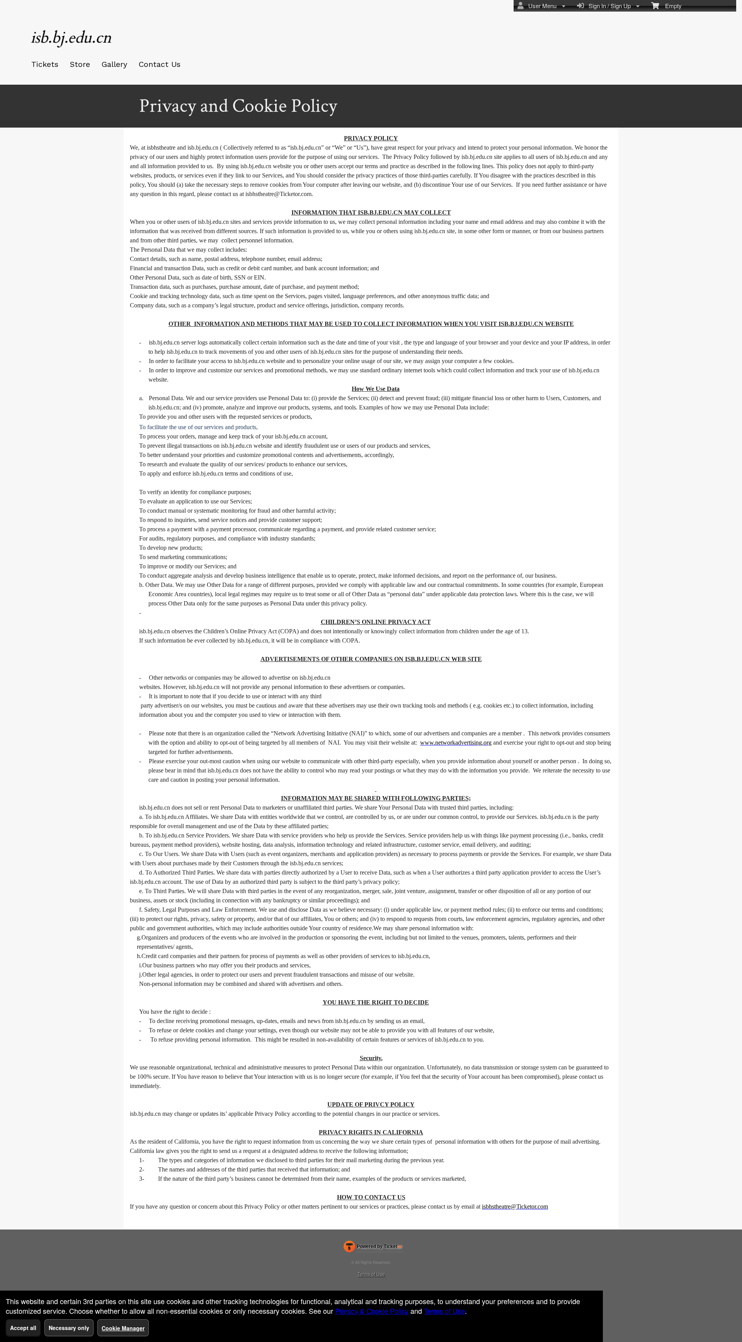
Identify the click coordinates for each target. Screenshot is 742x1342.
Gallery (114, 64)
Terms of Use (371, 1273)
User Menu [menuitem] (541, 6)
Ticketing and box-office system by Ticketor (373, 1248)
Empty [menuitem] (670, 6)
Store (80, 64)
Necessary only (69, 1328)
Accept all (23, 1328)
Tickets (44, 64)
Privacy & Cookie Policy (371, 1311)
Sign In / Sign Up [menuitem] (608, 6)
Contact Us (159, 64)
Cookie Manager (123, 1328)
